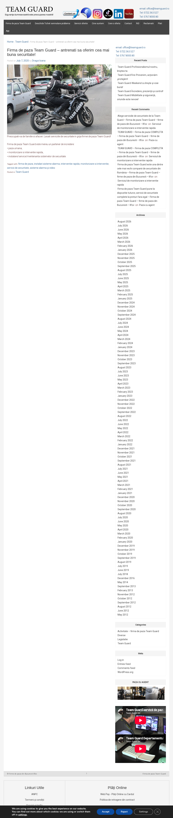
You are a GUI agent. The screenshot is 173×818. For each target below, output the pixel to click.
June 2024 (123, 327)
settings (22, 814)
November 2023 (126, 355)
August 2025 (124, 270)
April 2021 (123, 481)
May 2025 (123, 282)
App (7, 31)
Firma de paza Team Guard (18, 23)
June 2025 (123, 278)
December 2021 (126, 448)
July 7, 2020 (22, 60)
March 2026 (124, 241)
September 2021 (127, 460)
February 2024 (125, 343)
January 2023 (125, 395)
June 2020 (123, 521)
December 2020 (126, 497)
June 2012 (123, 610)
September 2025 (127, 266)
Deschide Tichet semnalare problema (52, 23)
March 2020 (124, 533)
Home (10, 41)
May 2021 (123, 477)
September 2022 (127, 412)
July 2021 (123, 468)
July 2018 (123, 574)
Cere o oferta (114, 23)
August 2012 (124, 606)
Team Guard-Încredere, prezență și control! (140, 91)
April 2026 (123, 237)
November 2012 (126, 594)
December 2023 (126, 351)
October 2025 (125, 262)
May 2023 (123, 379)
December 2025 (126, 254)
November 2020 (126, 501)
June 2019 (123, 570)
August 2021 (124, 464)
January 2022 (125, 444)
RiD (137, 23)
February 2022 (125, 440)
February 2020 (125, 537)
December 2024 (126, 302)
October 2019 (125, 554)
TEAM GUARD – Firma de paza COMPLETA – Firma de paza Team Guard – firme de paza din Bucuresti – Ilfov (140, 136)
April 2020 (123, 529)
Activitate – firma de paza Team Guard (138, 631)
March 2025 (124, 290)
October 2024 (125, 310)
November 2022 (126, 404)
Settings (143, 811)
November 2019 (126, 549)
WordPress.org (125, 672)
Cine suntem (98, 23)
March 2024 (124, 339)
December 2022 (126, 400)
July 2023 (123, 371)
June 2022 (123, 424)
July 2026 (123, 225)
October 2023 (125, 359)
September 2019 (127, 558)
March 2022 (124, 436)
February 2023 (125, 391)
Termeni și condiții (34, 799)
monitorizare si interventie (95, 163)
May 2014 (123, 582)
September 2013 (127, 586)
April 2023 (123, 383)
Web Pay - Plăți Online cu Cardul (117, 794)
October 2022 (125, 408)
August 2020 (124, 513)
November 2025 (126, 258)
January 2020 (125, 541)
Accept (105, 811)
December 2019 (126, 545)
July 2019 (123, 566)
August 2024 (124, 318)
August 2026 (124, 221)
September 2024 (127, 314)
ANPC (34, 794)
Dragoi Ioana (38, 60)
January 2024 (125, 347)
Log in (121, 660)
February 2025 (125, 294)
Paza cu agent (147, 205)
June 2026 (123, 229)
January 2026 (125, 250)
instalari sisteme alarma (47, 163)
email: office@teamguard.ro (154, 8)
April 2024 (123, 335)
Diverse (122, 635)
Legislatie (123, 639)
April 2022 (123, 432)
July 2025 (123, 274)
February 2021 (125, 489)
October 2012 (125, 598)
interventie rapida (70, 163)
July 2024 (123, 323)
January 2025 (125, 298)
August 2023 (124, 367)
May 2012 (123, 614)
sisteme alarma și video (42, 168)
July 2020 (123, 517)
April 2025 (123, 286)
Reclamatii (149, 23)
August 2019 (124, 562)
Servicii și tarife (34, 805)
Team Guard (21, 41)
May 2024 (123, 331)
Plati (160, 23)
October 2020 (125, 505)
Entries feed (124, 664)
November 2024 (126, 306)
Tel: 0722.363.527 (149, 12)
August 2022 (124, 416)
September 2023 (127, 363)
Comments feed (126, 668)
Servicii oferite (81, 23)
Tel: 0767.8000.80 (149, 16)
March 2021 (124, 485)
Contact (128, 23)
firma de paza (25, 163)
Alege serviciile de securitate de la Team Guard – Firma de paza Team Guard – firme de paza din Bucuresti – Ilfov (140, 119)
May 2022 (123, 428)
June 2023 (123, 375)
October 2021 (125, 456)
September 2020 (127, 509)
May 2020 (123, 525)
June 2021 (123, 472)
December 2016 (126, 578)
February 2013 (125, 590)
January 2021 (125, 493)
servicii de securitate (18, 168)
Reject (124, 811)
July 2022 (123, 420)
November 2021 (126, 452)
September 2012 (127, 602)
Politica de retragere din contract (117, 799)
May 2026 (123, 233)
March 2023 (124, 387)
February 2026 (125, 246)
